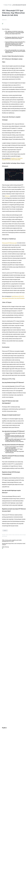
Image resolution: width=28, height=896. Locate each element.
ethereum (5, 530)
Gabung (2, 383)
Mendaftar (5, 383)
